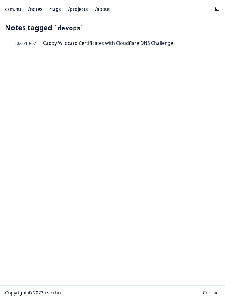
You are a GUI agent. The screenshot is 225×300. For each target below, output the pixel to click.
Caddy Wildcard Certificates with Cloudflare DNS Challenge (108, 43)
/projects (78, 9)
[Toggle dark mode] (217, 9)
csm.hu (13, 9)
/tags (55, 9)
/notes (35, 9)
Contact (211, 292)
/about (102, 9)
